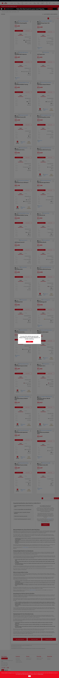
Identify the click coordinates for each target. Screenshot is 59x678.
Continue (29, 341)
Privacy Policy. (40, 674)
